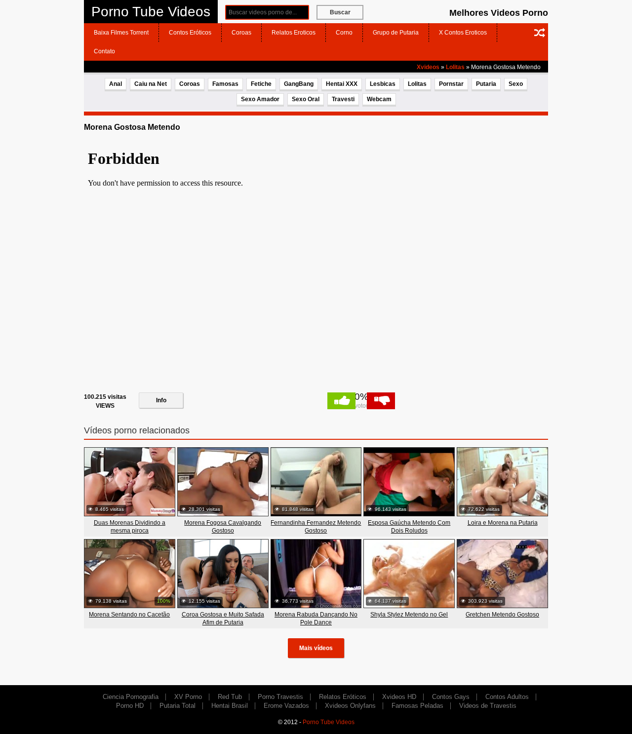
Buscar (340, 12)
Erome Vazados (286, 705)
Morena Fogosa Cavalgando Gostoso (222, 526)
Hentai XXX (341, 83)
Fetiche (261, 83)
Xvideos (428, 67)
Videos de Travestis (487, 705)
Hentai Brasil (229, 705)
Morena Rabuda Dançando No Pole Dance (316, 618)
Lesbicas (382, 83)
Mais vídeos (316, 648)
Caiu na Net (150, 83)
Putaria (486, 83)
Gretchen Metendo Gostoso (502, 614)
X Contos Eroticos (463, 32)
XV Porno (188, 696)
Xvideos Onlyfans (350, 705)
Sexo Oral (305, 99)
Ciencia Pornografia (130, 696)
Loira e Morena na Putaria (503, 522)
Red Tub (230, 696)
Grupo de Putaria (396, 32)
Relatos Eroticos (294, 32)
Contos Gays (451, 696)
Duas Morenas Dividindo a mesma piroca (129, 526)
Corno (344, 32)
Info (161, 400)
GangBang (299, 83)
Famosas (225, 83)
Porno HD (130, 705)
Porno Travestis (280, 696)
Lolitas (455, 67)
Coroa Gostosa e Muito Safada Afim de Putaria (223, 618)
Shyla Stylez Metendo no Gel (409, 614)
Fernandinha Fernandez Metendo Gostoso (316, 526)
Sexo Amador (260, 99)
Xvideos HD (399, 696)
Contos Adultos (507, 696)
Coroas (241, 32)
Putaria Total (177, 705)
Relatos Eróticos (342, 696)
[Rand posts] (539, 32)
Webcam (379, 99)
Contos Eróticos (190, 32)
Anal (115, 83)
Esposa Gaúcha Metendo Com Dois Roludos (409, 526)
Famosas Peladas (417, 705)
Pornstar (451, 83)
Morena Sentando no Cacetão (129, 614)
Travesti (343, 99)
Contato (104, 51)
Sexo (516, 83)
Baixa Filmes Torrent (121, 32)
